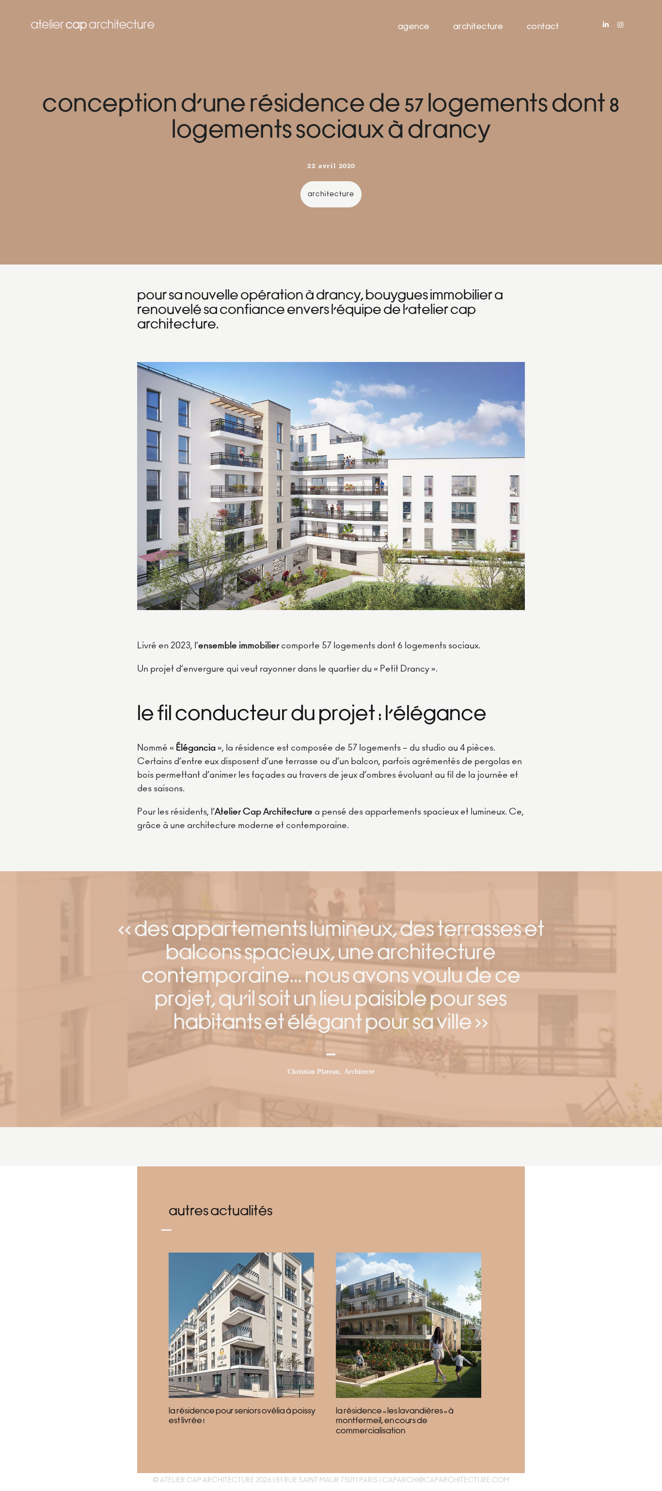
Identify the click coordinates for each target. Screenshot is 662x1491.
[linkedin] (606, 25)
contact (543, 27)
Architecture (478, 27)
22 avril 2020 (331, 166)
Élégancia (196, 748)
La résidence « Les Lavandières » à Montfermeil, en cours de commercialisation (395, 1421)
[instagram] (620, 25)
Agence (414, 27)
